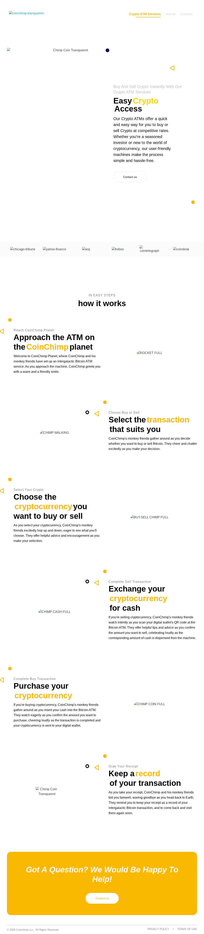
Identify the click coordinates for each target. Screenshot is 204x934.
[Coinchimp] (26, 15)
